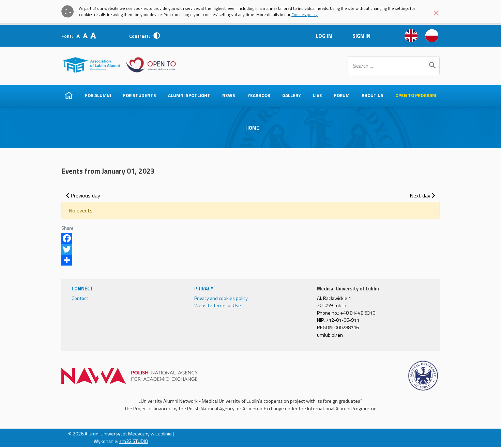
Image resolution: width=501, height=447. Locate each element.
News (228, 95)
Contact (80, 298)
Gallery (291, 95)
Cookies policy (304, 14)
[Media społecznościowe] (250, 260)
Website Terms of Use (217, 305)
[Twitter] (250, 249)
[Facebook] (250, 238)
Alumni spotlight (189, 95)
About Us (372, 95)
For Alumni (98, 95)
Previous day (84, 195)
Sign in (361, 36)
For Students (139, 95)
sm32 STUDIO (133, 441)
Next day (421, 195)
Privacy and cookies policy (221, 298)
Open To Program (415, 95)
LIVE (317, 95)
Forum (342, 95)
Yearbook (258, 95)
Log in (324, 36)
